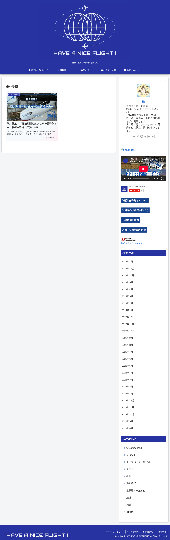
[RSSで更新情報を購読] (153, 136)
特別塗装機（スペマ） (136, 200)
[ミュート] (158, 178)
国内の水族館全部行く (136, 210)
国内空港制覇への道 (135, 229)
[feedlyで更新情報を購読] (149, 136)
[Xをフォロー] (137, 136)
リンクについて (133, 532)
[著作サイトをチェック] (134, 136)
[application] (143, 168)
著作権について (149, 532)
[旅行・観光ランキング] (128, 239)
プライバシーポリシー (114, 532)
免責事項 (162, 532)
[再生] (124, 178)
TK (143, 101)
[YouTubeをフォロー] (145, 136)
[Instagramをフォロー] (141, 136)
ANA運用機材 (131, 220)
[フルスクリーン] (162, 178)
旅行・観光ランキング (131, 243)
